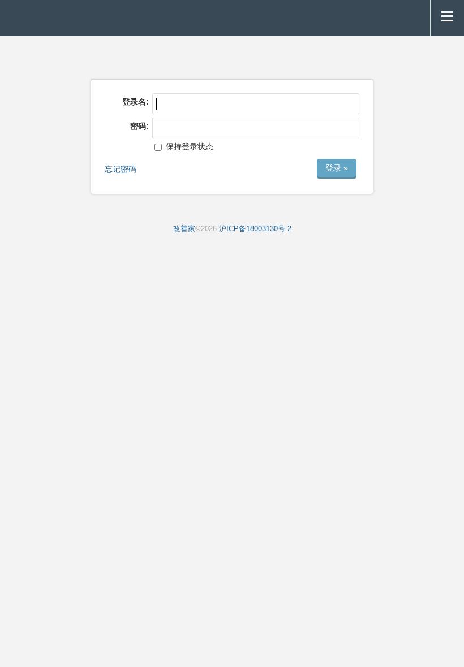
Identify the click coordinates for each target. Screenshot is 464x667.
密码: (139, 126)
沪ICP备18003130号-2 (255, 229)
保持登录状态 (188, 146)
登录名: (135, 101)
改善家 (184, 229)
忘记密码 (120, 169)
